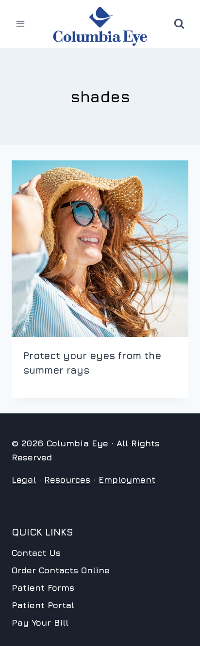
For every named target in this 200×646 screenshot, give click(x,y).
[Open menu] (21, 24)
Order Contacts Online (61, 570)
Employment (127, 479)
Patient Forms (43, 588)
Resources (67, 479)
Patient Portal (43, 605)
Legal (24, 479)
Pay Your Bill (40, 622)
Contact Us (36, 553)
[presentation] (100, 248)
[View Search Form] (179, 24)
